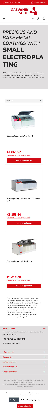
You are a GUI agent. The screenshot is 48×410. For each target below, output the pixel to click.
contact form (14, 343)
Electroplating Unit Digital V (19, 261)
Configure (13, 400)
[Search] (33, 19)
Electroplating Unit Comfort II (20, 136)
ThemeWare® (28, 387)
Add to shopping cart (24, 160)
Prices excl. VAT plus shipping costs (18, 155)
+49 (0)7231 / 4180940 (14, 339)
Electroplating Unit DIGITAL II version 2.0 (23, 199)
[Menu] (4, 19)
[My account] (38, 19)
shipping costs (24, 380)
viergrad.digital (40, 385)
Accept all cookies (24, 406)
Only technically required (30, 400)
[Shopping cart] (44, 19)
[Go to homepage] (24, 11)
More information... (27, 395)
